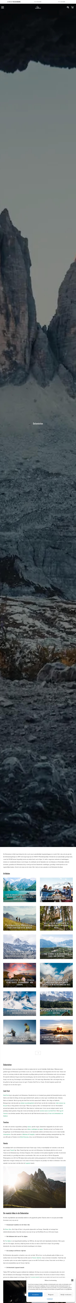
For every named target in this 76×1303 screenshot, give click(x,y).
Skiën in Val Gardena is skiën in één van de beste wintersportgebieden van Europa (19, 953)
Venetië (12, 1150)
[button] (72, 1280)
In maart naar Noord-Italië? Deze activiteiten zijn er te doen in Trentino (56, 1039)
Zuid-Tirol (6, 1095)
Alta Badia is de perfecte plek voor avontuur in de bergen (19, 926)
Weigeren (50, 1294)
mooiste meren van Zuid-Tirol (48, 1111)
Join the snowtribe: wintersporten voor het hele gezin (19, 1039)
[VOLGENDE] (38, 1053)
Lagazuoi (27, 1163)
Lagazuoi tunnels (34, 1277)
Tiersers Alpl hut (36, 1258)
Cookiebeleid (50, 1298)
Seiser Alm (8, 1229)
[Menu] (2, 7)
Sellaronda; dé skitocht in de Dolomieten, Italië (19, 1012)
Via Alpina (8, 1241)
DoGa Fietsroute (24, 1137)
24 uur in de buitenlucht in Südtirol (56, 1012)
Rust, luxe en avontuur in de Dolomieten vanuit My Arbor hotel (56, 925)
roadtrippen (34, 1129)
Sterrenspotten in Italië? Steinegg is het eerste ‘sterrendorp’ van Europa (19, 982)
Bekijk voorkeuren (66, 1294)
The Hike (39, 2)
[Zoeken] (68, 7)
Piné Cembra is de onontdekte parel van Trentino (56, 955)
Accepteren (35, 1294)
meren (29, 1126)
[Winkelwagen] (72, 7)
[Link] (38, 7)
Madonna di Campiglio (29, 1134)
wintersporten (6, 1134)
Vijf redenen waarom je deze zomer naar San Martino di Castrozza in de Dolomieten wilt (56, 982)
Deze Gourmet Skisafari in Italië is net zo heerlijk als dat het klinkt (56, 898)
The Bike (63, 2)
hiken (29, 1129)
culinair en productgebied (27, 1103)
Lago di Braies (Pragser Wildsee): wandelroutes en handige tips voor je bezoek (19, 897)
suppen (41, 1129)
